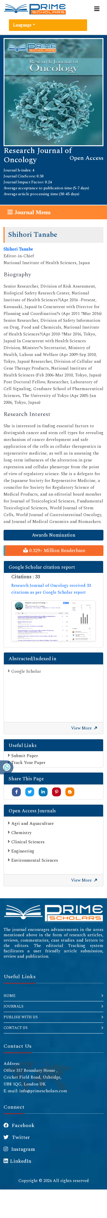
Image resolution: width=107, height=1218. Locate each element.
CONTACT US (16, 1028)
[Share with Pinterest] (56, 792)
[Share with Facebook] (16, 792)
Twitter (20, 1137)
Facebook (22, 1125)
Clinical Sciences (28, 842)
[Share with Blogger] (69, 792)
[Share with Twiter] (30, 792)
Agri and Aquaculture (32, 823)
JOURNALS (13, 1006)
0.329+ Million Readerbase (56, 550)
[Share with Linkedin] (43, 792)
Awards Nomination (53, 535)
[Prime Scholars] (35, 9)
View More (82, 728)
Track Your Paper (28, 763)
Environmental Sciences (34, 860)
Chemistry (21, 833)
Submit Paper (24, 756)
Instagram (22, 1149)
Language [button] (22, 25)
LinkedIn (20, 1161)
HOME (9, 996)
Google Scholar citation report (42, 567)
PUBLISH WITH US (21, 1017)
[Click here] (53, 621)
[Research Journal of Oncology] (53, 92)
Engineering (22, 851)
